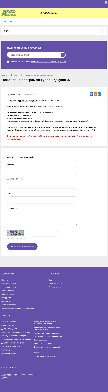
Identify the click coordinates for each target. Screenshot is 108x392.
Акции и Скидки (7, 325)
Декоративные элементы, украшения (16, 339)
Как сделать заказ (8, 284)
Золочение (5, 350)
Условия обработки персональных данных (18, 308)
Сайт (9, 193)
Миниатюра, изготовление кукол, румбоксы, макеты (47, 328)
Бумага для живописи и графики (14, 336)
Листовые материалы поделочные (48, 337)
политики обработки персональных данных (48, 62)
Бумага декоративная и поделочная (15, 332)
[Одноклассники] (95, 94)
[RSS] (11, 31)
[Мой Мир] (99, 94)
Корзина (52, 280)
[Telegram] (61, 13)
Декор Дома (6, 375)
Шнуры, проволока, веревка (45, 356)
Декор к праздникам (9, 329)
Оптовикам (5, 301)
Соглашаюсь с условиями (38, 62)
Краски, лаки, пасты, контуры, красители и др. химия (46, 323)
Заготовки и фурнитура (10, 346)
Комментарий (12, 208)
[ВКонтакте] (64, 13)
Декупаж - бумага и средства (12, 343)
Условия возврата (8, 305)
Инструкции (6, 298)
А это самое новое (8, 322)
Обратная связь (7, 294)
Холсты (37, 353)
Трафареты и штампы (43, 344)
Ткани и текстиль (40, 340)
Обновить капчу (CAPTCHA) (17, 238)
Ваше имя (11, 164)
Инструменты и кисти (10, 353)
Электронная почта (15, 179)
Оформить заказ (55, 287)
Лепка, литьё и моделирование (46, 333)
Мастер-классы (7, 291)
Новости (14, 75)
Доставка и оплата (8, 287)
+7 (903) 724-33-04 (49, 13)
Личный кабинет (55, 284)
